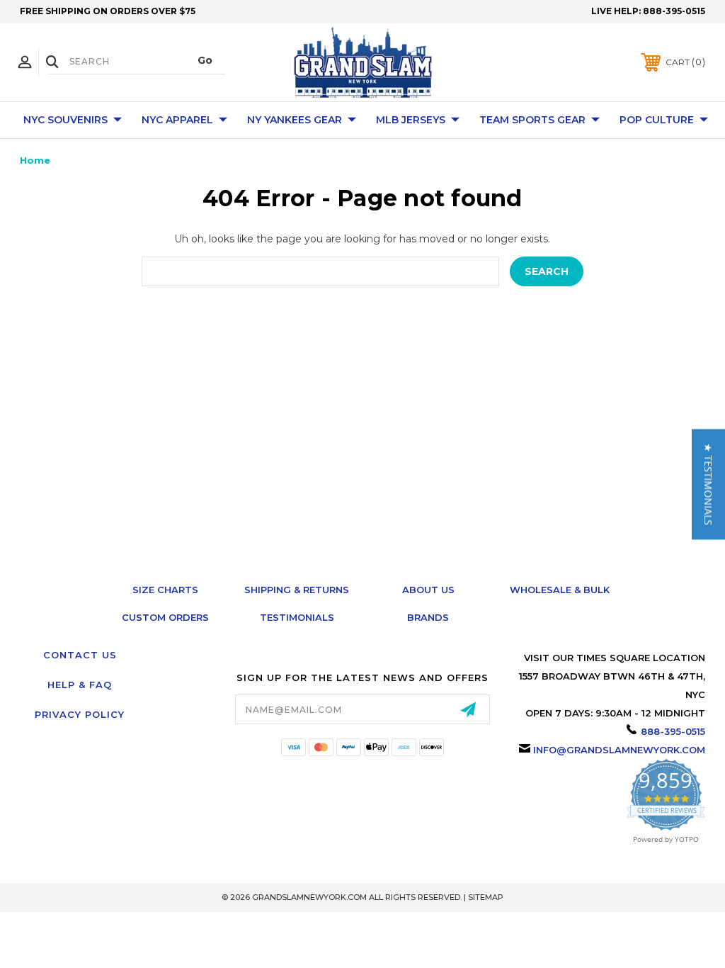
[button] (708, 484)
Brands (428, 617)
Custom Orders (165, 617)
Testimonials (297, 617)
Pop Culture (657, 119)
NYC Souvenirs (65, 119)
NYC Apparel (177, 119)
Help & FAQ (79, 684)
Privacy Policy (80, 714)
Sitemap (485, 897)
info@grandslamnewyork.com (619, 749)
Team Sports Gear (532, 119)
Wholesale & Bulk (560, 589)
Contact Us (80, 654)
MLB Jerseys (410, 119)
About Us (428, 589)
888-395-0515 (674, 11)
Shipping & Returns (296, 589)
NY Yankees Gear (294, 119)
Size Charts (165, 589)
